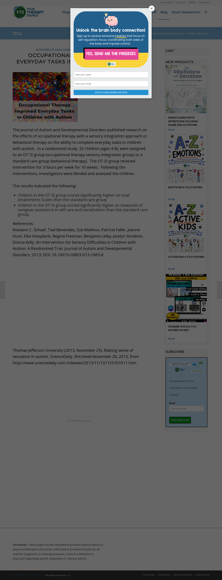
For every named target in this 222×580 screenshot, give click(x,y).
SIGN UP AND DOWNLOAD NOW (111, 92)
